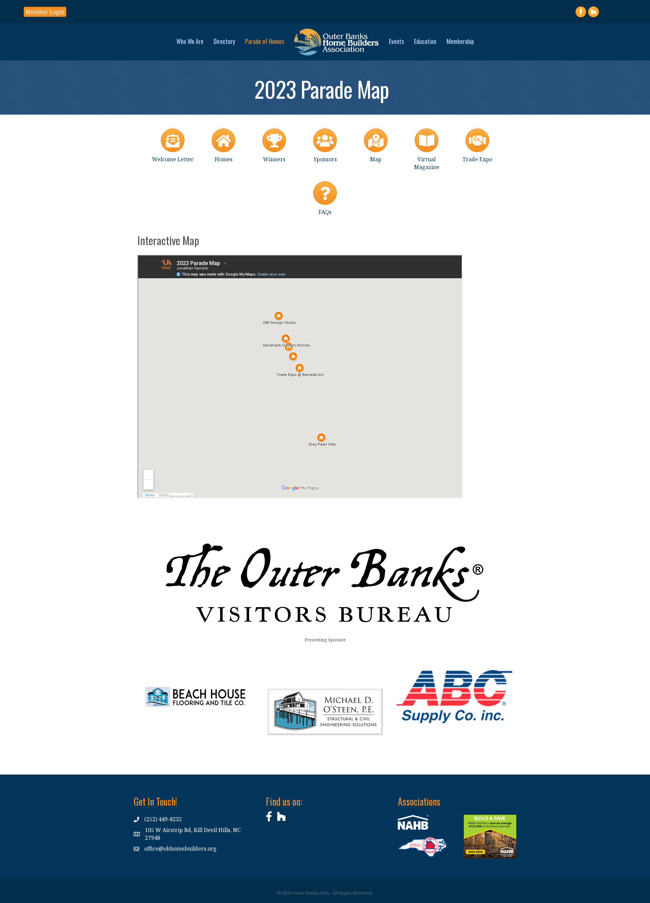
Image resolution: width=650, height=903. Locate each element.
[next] (236, 706)
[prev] (154, 706)
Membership (460, 41)
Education (425, 41)
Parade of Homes (264, 41)
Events (396, 41)
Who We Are (189, 41)
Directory (224, 41)
